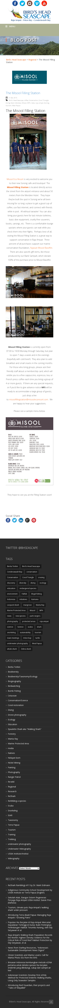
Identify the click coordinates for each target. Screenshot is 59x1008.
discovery (11, 583)
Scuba (10, 805)
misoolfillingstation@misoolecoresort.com (28, 399)
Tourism (12, 829)
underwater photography (17, 643)
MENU (12, 26)
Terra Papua (13, 824)
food (12, 103)
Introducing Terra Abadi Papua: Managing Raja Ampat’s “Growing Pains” (29, 916)
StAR (10, 815)
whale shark (12, 649)
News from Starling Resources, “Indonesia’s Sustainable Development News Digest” (28, 949)
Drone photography (17, 714)
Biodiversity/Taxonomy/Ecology (22, 676)
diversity (22, 583)
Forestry (12, 733)
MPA (29, 103)
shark (39, 627)
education (11, 588)
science (10, 627)
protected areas (28, 621)
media (11, 748)
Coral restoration (16, 705)
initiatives (23, 599)
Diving (11, 710)
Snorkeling (12, 810)
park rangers (35, 616)
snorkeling (11, 632)
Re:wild (11, 781)
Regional (32, 59)
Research (12, 791)
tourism (8, 105)
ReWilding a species (17, 801)
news (33, 103)
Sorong (46, 103)
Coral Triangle (44, 100)
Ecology (11, 719)
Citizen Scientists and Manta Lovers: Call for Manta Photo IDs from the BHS (28, 956)
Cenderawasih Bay (14, 572)
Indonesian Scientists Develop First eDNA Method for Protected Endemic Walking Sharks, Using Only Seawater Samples (30, 978)
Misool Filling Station (17, 187)
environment (12, 594)
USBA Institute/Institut (18, 853)
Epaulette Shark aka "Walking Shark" (24, 729)
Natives (11, 753)
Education (12, 724)
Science (20, 627)
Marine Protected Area (16, 610)
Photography (14, 772)
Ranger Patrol (14, 777)
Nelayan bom (14, 757)
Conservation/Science (18, 700)
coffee (26, 100)
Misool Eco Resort (15, 179)
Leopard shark (13, 605)
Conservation (33, 100)
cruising (41, 577)
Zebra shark (26, 649)
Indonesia (17, 103)
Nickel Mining (14, 762)
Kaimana (34, 599)
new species (20, 616)
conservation (31, 572)
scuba (30, 627)
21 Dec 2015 (13, 98)
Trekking (12, 839)
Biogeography (14, 681)
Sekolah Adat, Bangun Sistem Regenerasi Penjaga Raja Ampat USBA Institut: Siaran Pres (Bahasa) (29, 900)
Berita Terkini (12, 566)
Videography (13, 858)
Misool (24, 103)
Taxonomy (13, 820)
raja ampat (39, 103)
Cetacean (12, 695)
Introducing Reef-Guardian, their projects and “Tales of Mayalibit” (29, 986)
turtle (38, 638)
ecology (43, 583)
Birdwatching (14, 686)
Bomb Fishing (14, 690)
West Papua (16, 105)
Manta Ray (40, 605)
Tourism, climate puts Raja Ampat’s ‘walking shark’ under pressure (28, 908)
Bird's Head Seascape (16, 59)
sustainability (25, 632)
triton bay (27, 638)
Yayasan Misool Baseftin (41, 247)
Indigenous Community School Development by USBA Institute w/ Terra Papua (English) (30, 891)
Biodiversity (13, 671)
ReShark (11, 796)
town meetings (13, 638)
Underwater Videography (19, 848)
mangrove (27, 605)
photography (12, 621)
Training (11, 834)
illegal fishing (36, 594)
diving (8, 103)
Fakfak (24, 594)
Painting (11, 767)
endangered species (28, 588)
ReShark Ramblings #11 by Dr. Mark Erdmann (29, 885)
